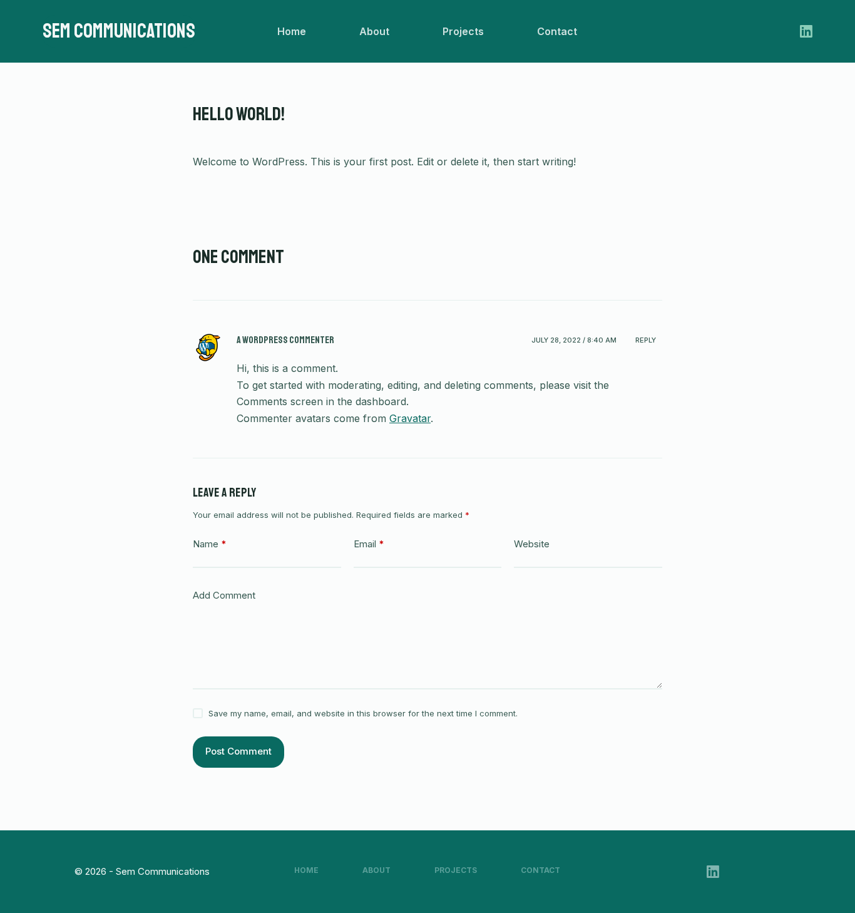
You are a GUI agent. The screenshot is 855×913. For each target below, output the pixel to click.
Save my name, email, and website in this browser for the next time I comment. (363, 713)
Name (210, 544)
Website (532, 544)
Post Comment (238, 751)
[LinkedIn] (806, 31)
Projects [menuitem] (463, 31)
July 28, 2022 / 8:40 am (574, 340)
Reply (645, 340)
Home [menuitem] (291, 31)
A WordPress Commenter (285, 340)
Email (369, 544)
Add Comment (224, 595)
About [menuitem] (374, 31)
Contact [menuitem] (557, 31)
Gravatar (410, 418)
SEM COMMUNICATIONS (119, 31)
